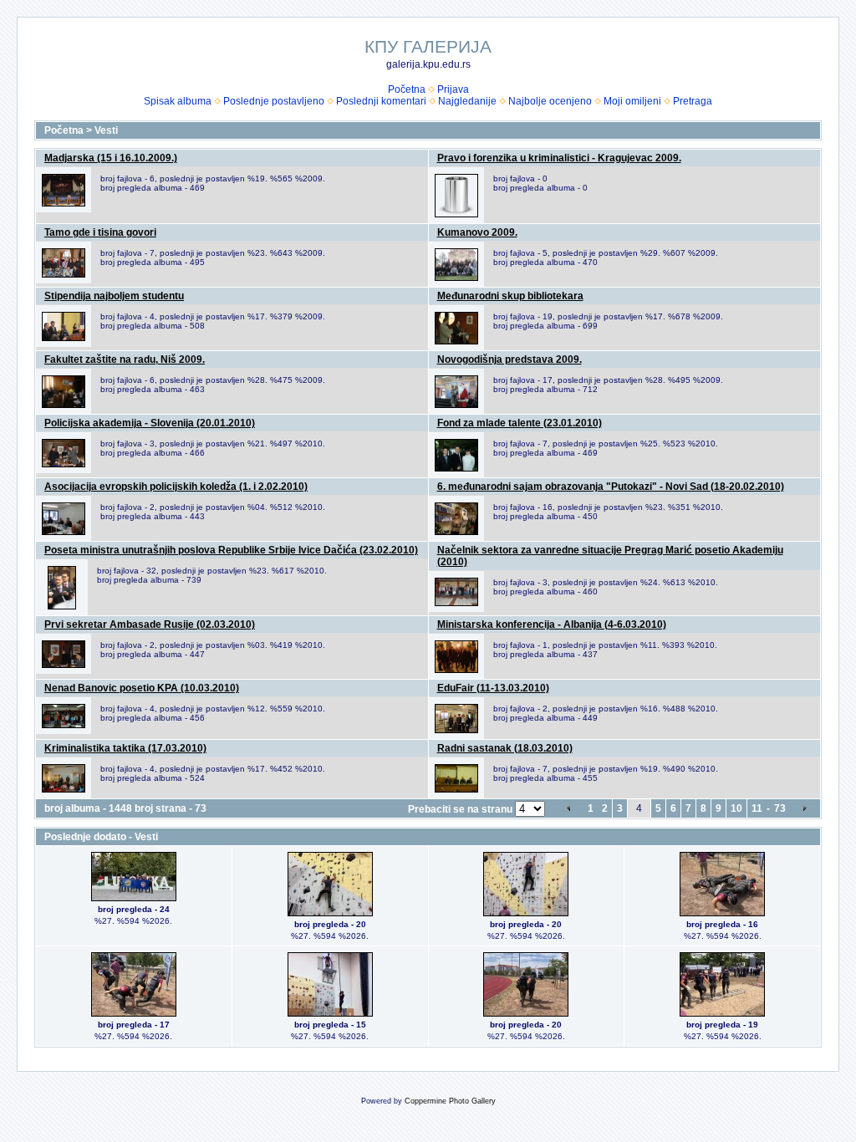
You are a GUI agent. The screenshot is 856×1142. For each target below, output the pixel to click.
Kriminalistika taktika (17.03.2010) (125, 748)
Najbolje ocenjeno (550, 101)
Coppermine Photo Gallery (450, 1101)
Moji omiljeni (632, 101)
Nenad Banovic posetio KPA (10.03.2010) (141, 688)
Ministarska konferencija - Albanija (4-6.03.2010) (551, 624)
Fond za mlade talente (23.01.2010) (519, 423)
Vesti (106, 130)
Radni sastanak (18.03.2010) (505, 748)
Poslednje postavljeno (273, 101)
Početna (406, 89)
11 (757, 808)
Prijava (453, 89)
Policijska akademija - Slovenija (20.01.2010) (149, 423)
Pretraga (692, 101)
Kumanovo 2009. (477, 232)
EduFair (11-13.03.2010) (493, 688)
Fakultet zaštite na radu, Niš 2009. (124, 359)
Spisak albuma (177, 101)
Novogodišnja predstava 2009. (509, 359)
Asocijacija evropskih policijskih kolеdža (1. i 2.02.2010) (176, 486)
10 (736, 808)
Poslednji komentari (381, 101)
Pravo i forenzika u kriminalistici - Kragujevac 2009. (559, 158)
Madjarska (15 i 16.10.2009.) (110, 158)
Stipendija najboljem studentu (114, 296)
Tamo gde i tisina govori (100, 232)
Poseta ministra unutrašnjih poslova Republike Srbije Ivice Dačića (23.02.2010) (231, 550)
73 (780, 808)
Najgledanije (467, 101)
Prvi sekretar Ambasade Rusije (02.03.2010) (149, 624)
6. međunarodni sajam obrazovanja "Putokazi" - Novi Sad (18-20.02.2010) (610, 486)
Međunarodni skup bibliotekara (510, 296)
